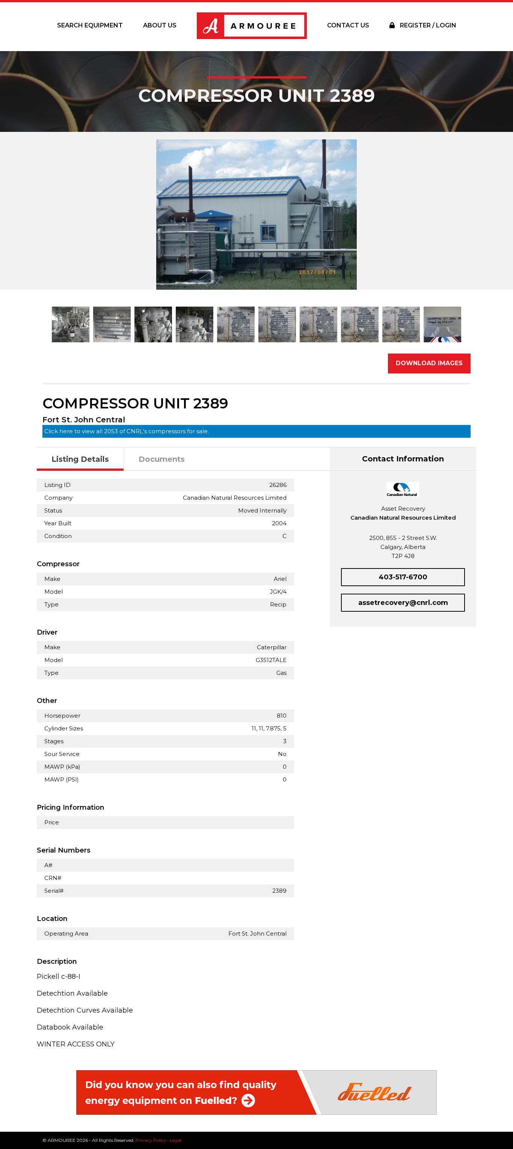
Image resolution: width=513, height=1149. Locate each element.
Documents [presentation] (162, 459)
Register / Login (427, 25)
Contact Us (348, 25)
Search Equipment (90, 25)
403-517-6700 (403, 577)
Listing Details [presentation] (80, 459)
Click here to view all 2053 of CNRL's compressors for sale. (126, 431)
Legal (175, 1140)
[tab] (80, 459)
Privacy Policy (151, 1140)
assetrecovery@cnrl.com (403, 603)
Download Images (429, 363)
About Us (160, 25)
